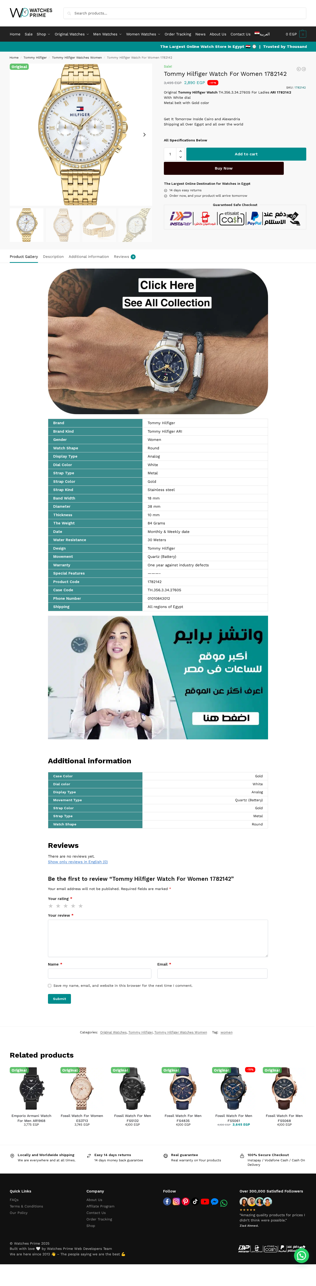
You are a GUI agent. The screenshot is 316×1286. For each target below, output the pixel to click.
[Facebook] (167, 1201)
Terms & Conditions (26, 1206)
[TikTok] (195, 1201)
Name (55, 964)
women (227, 1032)
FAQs (14, 1200)
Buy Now (224, 168)
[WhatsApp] (224, 1203)
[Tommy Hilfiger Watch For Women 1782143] (303, 69)
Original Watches (113, 1032)
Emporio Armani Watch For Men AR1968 (31, 1118)
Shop (90, 1226)
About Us (94, 1200)
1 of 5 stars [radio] (51, 906)
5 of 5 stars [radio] (81, 906)
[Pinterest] (186, 1201)
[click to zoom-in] (81, 135)
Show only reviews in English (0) (78, 862)
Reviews (124, 256)
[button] (296, 34)
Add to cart (246, 154)
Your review (61, 915)
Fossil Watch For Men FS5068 (284, 1118)
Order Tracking (99, 1219)
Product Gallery (24, 256)
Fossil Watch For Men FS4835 (183, 1118)
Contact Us (96, 1213)
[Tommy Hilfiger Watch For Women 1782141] (298, 69)
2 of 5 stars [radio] (58, 906)
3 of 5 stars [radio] (66, 906)
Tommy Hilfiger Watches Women (77, 57)
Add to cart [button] (21, 1132)
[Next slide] (144, 134)
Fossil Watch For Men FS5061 (233, 1118)
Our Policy (18, 1213)
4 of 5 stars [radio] (73, 906)
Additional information (89, 256)
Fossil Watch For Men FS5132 (132, 1118)
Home (13, 57)
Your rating (60, 898)
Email (164, 964)
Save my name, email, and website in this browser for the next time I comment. (123, 986)
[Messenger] (214, 1201)
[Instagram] (176, 1201)
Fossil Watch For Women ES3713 (82, 1118)
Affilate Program (100, 1206)
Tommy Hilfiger (35, 57)
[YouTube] (205, 1201)
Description (53, 256)
